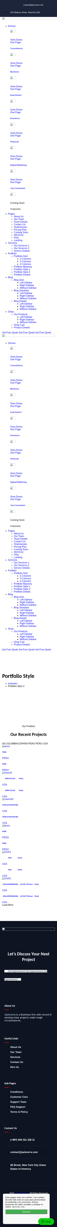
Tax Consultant (17, 188)
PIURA (4, 752)
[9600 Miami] (6, 852)
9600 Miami (12, 858)
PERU (5, 758)
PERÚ (5, 837)
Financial (14, 141)
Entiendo (26, 1212)
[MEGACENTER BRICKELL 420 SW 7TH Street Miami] (6, 878)
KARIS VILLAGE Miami (12, 779)
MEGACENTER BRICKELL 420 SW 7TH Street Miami (20, 884)
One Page (15, 42)
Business (14, 71)
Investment (16, 95)
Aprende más (18, 1207)
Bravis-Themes (22, 1193)
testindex (12, 683)
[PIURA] (6, 746)
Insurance (15, 118)
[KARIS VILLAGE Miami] (7, 772)
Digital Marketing (18, 165)
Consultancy (16, 48)
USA (4, 784)
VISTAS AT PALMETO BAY (10, 805)
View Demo (16, 39)
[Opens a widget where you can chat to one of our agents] (46, 1222)
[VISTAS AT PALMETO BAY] (7, 799)
